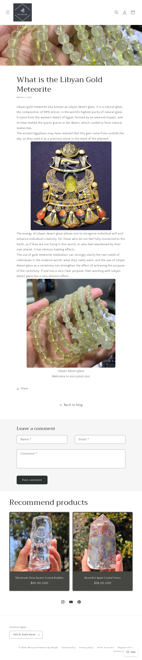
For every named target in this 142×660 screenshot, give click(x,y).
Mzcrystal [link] (32, 648)
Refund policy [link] (69, 648)
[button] (8, 12)
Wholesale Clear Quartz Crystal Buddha (39, 578)
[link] (22, 12)
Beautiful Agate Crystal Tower (102, 578)
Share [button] (24, 388)
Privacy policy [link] (86, 648)
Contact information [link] (123, 651)
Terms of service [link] (105, 648)
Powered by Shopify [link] (48, 648)
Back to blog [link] (73, 405)
